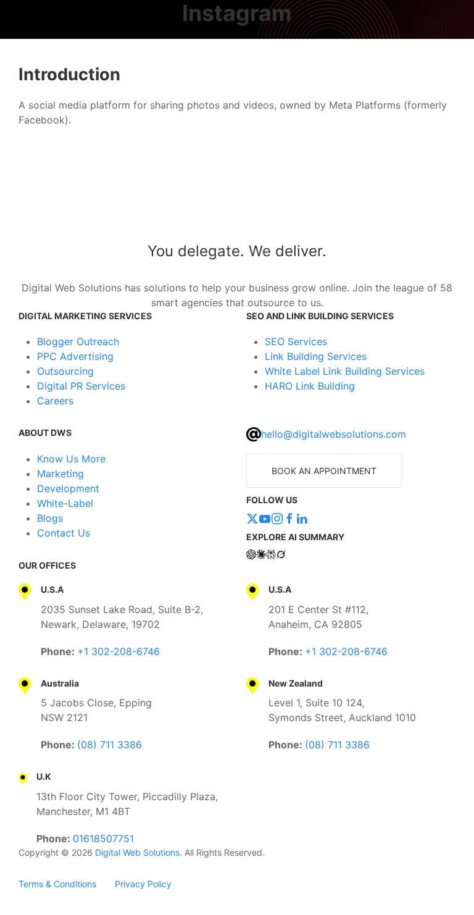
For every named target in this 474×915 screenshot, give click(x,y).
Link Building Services (316, 356)
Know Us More (71, 459)
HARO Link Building (310, 386)
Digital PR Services (81, 386)
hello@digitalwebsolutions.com (333, 434)
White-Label (65, 503)
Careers (55, 401)
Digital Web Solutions (137, 852)
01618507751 (103, 838)
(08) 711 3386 (109, 744)
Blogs (50, 518)
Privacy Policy (143, 884)
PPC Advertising (75, 356)
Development (68, 488)
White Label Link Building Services (345, 371)
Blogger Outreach (78, 341)
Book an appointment (324, 471)
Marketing (60, 473)
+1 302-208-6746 (118, 651)
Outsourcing (65, 371)
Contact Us (63, 533)
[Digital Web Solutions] (237, 199)
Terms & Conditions (57, 884)
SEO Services (296, 341)
